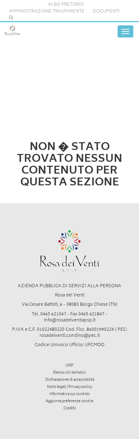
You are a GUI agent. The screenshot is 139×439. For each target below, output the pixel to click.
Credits (69, 408)
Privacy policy (80, 387)
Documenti (106, 12)
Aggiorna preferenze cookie (69, 401)
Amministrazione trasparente (46, 12)
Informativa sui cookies (70, 394)
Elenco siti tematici (69, 373)
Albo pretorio (66, 5)
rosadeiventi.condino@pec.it (70, 336)
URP (69, 366)
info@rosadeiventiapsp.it (70, 320)
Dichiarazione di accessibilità (69, 380)
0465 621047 (53, 314)
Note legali (56, 387)
